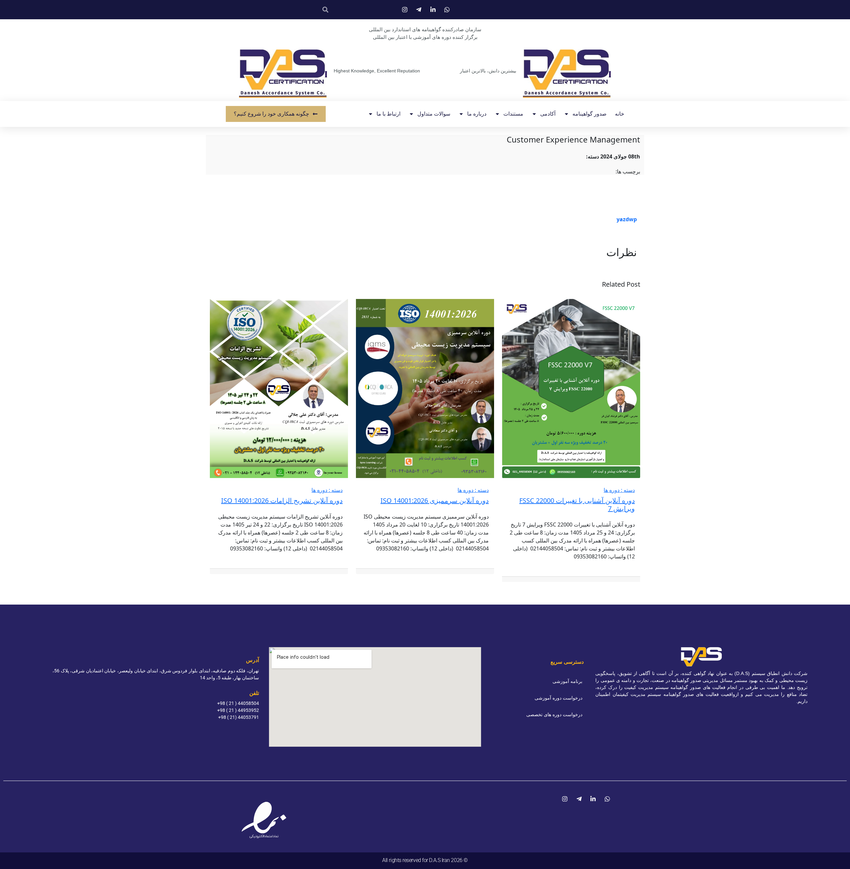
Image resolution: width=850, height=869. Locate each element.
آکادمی (547, 114)
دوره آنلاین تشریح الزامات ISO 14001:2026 (282, 500)
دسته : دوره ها (619, 490)
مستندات (513, 114)
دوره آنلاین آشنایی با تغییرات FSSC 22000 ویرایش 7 (577, 504)
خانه (619, 114)
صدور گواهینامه (589, 114)
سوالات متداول (433, 114)
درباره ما (476, 114)
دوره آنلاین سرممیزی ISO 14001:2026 (435, 500)
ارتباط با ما (388, 114)
